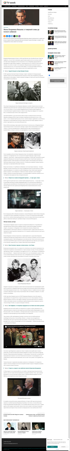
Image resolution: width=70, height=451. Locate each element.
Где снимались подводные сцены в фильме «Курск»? (60, 68)
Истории (36, 6)
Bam (8, 449)
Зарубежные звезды (21, 6)
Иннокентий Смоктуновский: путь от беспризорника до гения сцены (60, 37)
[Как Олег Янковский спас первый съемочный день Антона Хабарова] (51, 61)
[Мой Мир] (7, 36)
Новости (41, 6)
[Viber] (19, 36)
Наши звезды (14, 6)
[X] (14, 36)
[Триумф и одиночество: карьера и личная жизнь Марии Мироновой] (51, 41)
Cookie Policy (57, 449)
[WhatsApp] (17, 36)
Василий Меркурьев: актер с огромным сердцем (23, 432)
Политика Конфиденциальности (11, 443)
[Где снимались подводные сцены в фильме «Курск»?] (51, 67)
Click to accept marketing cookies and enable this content (57, 81)
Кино (27, 6)
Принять (52, 446)
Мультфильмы (31, 6)
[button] (68, 439)
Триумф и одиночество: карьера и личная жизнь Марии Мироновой (60, 42)
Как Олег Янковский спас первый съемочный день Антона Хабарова (60, 62)
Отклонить (63, 446)
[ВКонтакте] (9, 36)
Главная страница (7, 6)
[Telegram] (12, 36)
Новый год (50, 23)
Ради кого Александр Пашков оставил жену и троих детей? (10, 432)
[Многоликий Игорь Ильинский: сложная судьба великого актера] (51, 30)
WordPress (5, 449)
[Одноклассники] (4, 36)
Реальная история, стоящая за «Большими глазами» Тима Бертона (59, 56)
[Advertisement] (24, 50)
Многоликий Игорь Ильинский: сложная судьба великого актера (60, 31)
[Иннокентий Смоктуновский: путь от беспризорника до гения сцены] (51, 36)
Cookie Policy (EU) (7, 441)
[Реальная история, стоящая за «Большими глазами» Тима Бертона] (51, 55)
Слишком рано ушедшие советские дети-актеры (37, 432)
